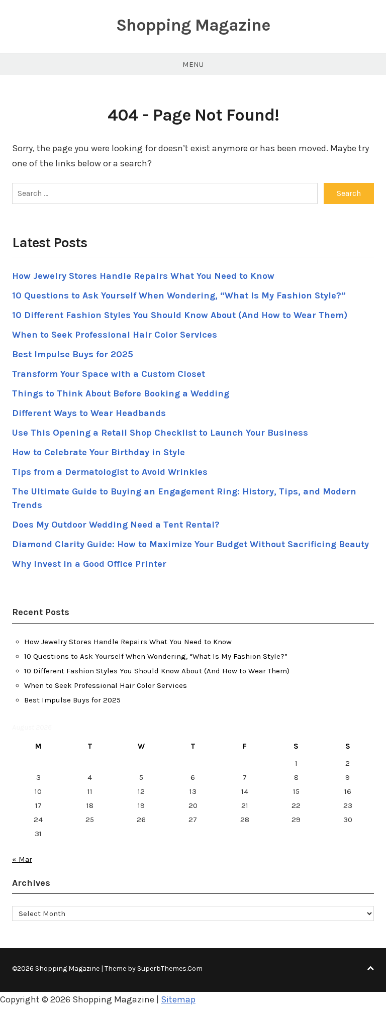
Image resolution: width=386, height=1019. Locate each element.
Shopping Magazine (193, 25)
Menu (193, 64)
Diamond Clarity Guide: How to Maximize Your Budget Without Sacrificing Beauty (190, 544)
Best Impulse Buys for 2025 (72, 354)
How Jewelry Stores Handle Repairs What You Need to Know (143, 275)
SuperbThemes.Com (170, 968)
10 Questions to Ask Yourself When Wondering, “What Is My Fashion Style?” (179, 295)
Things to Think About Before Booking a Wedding (120, 393)
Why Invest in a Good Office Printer (89, 563)
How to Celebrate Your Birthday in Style (98, 452)
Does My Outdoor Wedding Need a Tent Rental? (116, 524)
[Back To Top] (370, 968)
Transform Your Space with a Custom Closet (108, 373)
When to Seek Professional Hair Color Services (114, 334)
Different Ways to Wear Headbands (89, 413)
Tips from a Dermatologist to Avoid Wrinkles (110, 471)
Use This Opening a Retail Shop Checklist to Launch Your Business (160, 432)
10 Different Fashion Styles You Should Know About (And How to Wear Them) (179, 315)
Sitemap (178, 999)
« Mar (22, 859)
